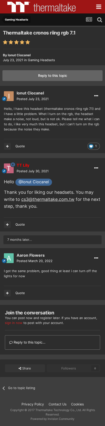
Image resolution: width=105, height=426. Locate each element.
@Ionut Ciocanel (34, 181)
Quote (20, 146)
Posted (33, 99)
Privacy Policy (32, 404)
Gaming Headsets (41, 60)
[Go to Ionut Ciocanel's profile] (9, 96)
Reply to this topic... (29, 342)
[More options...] (96, 96)
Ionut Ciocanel (19, 55)
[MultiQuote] (7, 146)
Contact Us (57, 404)
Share (26, 368)
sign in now (13, 323)
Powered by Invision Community (52, 419)
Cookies (77, 404)
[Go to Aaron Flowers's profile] (9, 258)
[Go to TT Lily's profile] (9, 168)
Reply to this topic (52, 75)
